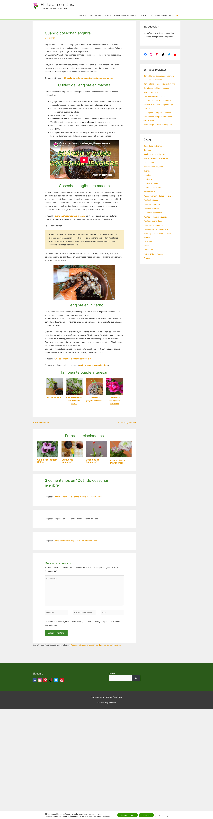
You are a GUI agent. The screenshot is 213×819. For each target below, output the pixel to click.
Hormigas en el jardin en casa (156, 88)
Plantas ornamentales (152, 221)
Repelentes (148, 241)
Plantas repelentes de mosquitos (157, 124)
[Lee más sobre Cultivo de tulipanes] (72, 448)
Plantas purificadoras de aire (155, 229)
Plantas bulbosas (150, 200)
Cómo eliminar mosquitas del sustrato (160, 84)
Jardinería (82, 15)
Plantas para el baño (155, 213)
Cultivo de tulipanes (67, 460)
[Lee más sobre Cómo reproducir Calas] (48, 448)
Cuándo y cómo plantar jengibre (93, 365)
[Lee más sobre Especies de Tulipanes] (96, 448)
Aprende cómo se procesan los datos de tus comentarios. (96, 645)
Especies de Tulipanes (92, 460)
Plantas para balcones (153, 225)
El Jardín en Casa (58, 4)
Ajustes (161, 815)
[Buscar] (136, 678)
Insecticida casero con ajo (154, 96)
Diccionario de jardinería (161, 15)
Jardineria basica (150, 183)
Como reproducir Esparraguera (157, 100)
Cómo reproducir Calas (47, 460)
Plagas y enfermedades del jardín (158, 196)
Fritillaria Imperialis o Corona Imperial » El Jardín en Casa (79, 497)
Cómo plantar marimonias (118, 461)
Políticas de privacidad (106, 702)
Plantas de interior (151, 208)
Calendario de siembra (124, 15)
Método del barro (151, 92)
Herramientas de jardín (153, 166)
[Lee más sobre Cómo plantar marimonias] (121, 449)
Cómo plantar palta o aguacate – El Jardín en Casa (75, 541)
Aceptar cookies (127, 815)
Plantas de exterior (151, 204)
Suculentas (148, 250)
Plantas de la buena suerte (155, 217)
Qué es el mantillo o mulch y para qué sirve (73, 359)
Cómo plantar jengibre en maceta (70, 216)
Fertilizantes (95, 15)
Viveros (146, 258)
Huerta (108, 15)
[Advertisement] (74, 746)
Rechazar (146, 815)
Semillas (147, 245)
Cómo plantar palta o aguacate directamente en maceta (88, 78)
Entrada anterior (41, 422)
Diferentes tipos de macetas (155, 158)
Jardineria (147, 179)
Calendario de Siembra (153, 146)
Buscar (112, 673)
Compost (147, 150)
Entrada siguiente (127, 422)
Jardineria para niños (152, 187)
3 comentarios (51, 38)
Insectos (143, 15)
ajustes (107, 816)
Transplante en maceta (153, 254)
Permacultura (149, 192)
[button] (177, 15)
